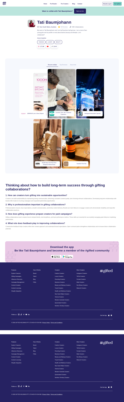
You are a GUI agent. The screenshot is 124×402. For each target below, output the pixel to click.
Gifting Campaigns (16, 276)
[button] (53, 4)
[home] (4, 3)
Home (45, 3)
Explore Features (16, 273)
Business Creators (60, 282)
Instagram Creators (82, 273)
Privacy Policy (46, 322)
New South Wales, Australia (48, 27)
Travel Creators (59, 288)
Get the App (103, 315)
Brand (34, 273)
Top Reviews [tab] (63, 64)
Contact (80, 3)
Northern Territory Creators (62, 305)
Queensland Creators (60, 302)
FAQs (34, 282)
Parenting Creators (60, 279)
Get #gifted (117, 3)
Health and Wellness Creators (63, 291)
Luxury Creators (59, 276)
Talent (34, 276)
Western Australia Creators (62, 300)
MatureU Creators (81, 288)
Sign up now (80, 11)
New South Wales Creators (62, 294)
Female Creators (81, 279)
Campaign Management (17, 282)
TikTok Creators (81, 276)
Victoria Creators (59, 297)
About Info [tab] (73, 64)
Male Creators (80, 282)
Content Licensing (16, 288)
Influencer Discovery (16, 279)
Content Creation (15, 285)
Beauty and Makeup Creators (63, 285)
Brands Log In (107, 3)
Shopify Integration (16, 291)
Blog (73, 3)
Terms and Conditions (56, 322)
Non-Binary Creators (82, 285)
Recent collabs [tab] (52, 64)
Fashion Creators (59, 273)
